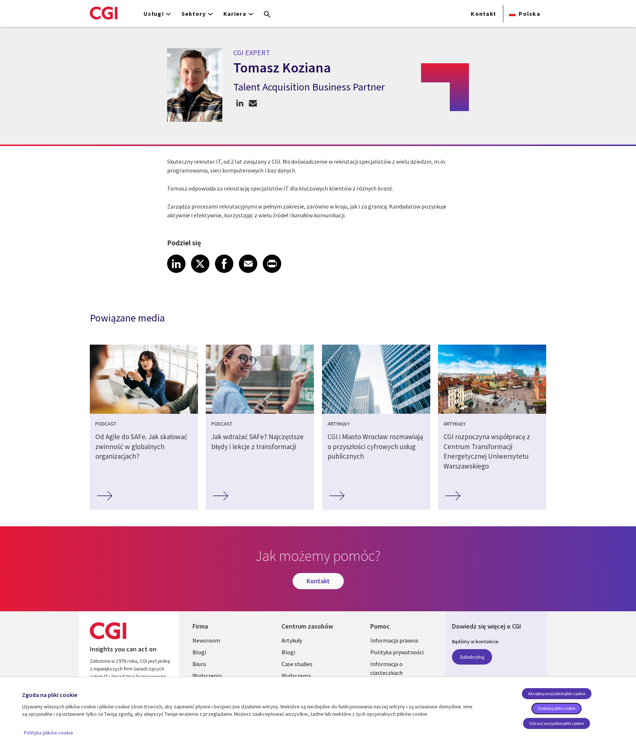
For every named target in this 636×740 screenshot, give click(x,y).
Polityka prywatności (397, 652)
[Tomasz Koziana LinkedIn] (239, 102)
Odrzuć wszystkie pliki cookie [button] (556, 723)
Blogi (199, 652)
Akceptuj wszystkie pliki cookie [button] (556, 693)
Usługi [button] (154, 13)
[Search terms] (267, 15)
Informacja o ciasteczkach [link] (386, 668)
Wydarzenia (207, 675)
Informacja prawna (394, 640)
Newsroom (206, 640)
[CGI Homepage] (103, 13)
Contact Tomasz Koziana (252, 102)
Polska (529, 13)
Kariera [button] (234, 13)
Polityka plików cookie (48, 732)
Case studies (297, 664)
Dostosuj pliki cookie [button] (556, 708)
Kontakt (483, 13)
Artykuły (292, 640)
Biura (199, 664)
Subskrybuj (472, 657)
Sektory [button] (193, 13)
